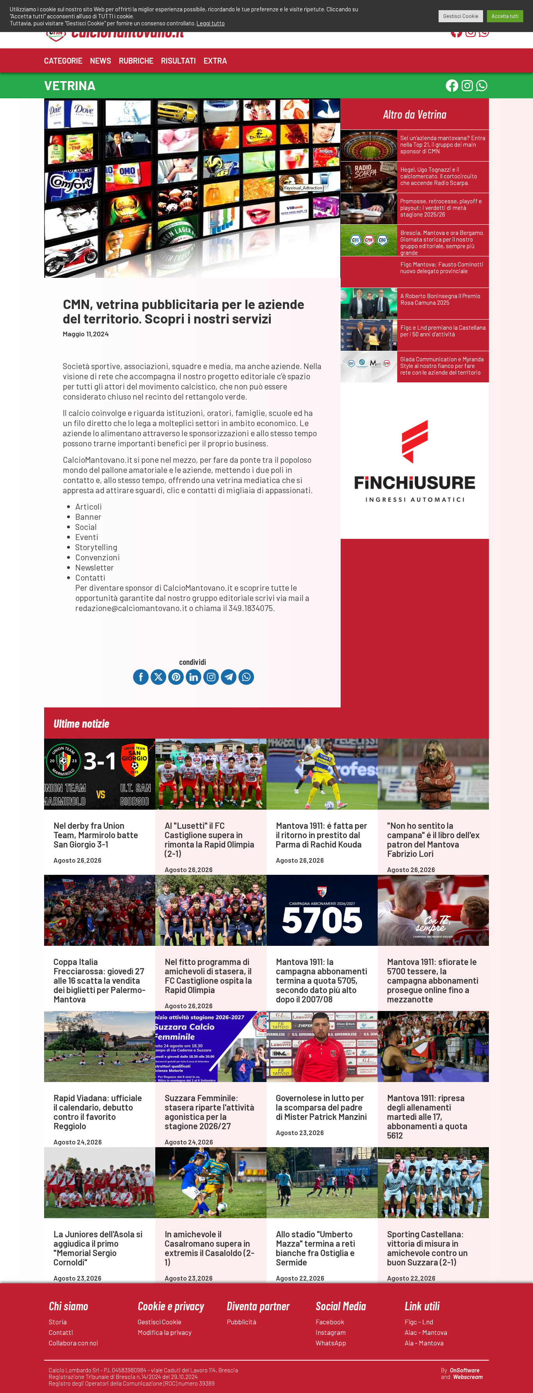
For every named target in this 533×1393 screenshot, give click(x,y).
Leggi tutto (211, 23)
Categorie (63, 60)
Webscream (468, 1376)
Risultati (178, 60)
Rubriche (136, 60)
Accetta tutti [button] (505, 16)
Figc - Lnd (419, 1321)
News (100, 60)
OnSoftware (465, 1369)
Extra (215, 60)
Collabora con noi (73, 1343)
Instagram (331, 1332)
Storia (58, 1321)
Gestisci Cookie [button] (460, 16)
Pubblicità (241, 1321)
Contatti (61, 1332)
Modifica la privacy (165, 1332)
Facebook (330, 1321)
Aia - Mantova (424, 1343)
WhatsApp (331, 1343)
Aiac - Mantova (426, 1332)
